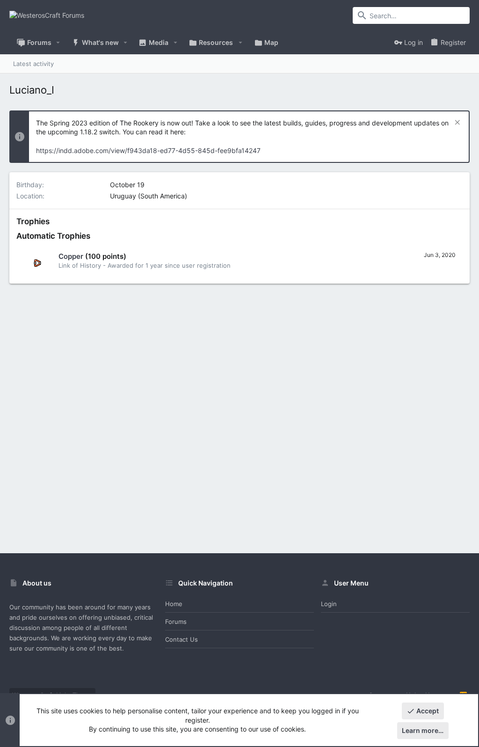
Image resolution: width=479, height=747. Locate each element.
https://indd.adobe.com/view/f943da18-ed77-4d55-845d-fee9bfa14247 (148, 150)
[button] (58, 42)
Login (329, 604)
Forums (176, 621)
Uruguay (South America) (148, 196)
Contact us (181, 639)
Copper (70, 256)
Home (173, 604)
